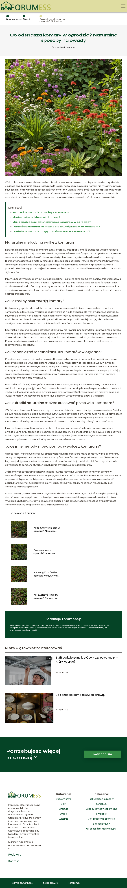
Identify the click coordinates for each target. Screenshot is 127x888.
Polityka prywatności (22, 882)
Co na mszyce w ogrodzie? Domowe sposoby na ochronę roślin (47, 552)
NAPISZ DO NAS (102, 754)
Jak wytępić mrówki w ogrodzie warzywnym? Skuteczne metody (45, 574)
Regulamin (74, 882)
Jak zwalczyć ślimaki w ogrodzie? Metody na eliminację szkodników (45, 596)
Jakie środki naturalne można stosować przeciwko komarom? (56, 226)
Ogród (26, 19)
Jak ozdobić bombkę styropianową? (80, 695)
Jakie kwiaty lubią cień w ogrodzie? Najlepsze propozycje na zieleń (46, 529)
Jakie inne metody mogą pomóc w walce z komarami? (51, 231)
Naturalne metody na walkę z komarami (41, 212)
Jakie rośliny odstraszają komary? (36, 217)
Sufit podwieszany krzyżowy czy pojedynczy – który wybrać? (87, 660)
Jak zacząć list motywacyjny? (101, 828)
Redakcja (14, 855)
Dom (63, 803)
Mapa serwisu (50, 882)
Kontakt (13, 861)
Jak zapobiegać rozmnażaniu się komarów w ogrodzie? (52, 221)
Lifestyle (63, 808)
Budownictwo (63, 798)
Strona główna (14, 19)
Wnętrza (63, 818)
